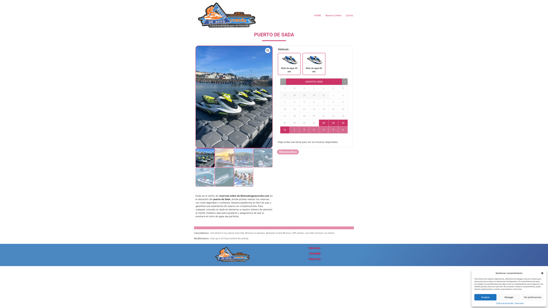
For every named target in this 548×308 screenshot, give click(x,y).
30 (343, 123)
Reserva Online (333, 15)
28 (323, 123)
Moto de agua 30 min (289, 70)
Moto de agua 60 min (314, 70)
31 (285, 130)
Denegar (509, 297)
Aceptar (485, 297)
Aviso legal (519, 303)
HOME (317, 15)
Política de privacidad (504, 303)
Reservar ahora (288, 151)
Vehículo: (283, 49)
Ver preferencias (532, 297)
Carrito (349, 15)
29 (333, 123)
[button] (542, 273)
